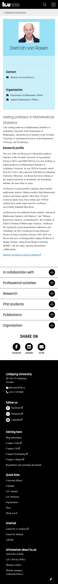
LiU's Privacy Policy (15, 559)
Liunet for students (14, 534)
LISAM (9, 539)
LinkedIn (15, 419)
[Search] (44, 4)
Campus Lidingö (14, 459)
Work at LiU (12, 513)
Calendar (10, 485)
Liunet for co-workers (16, 528)
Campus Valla (12, 442)
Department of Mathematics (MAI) (26, 95)
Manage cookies (13, 564)
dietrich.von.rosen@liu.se (22, 77)
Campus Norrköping (15, 453)
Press (8, 507)
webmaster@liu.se (14, 573)
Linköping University (15, 12)
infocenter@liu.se (17, 387)
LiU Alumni (12, 491)
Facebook (15, 407)
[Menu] (53, 4)
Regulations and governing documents (24, 464)
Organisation (12, 502)
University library (14, 480)
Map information (14, 437)
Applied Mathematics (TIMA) (24, 99)
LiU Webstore (12, 496)
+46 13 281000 (16, 391)
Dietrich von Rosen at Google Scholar (21, 254)
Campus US (11, 448)
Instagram (16, 413)
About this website (14, 553)
